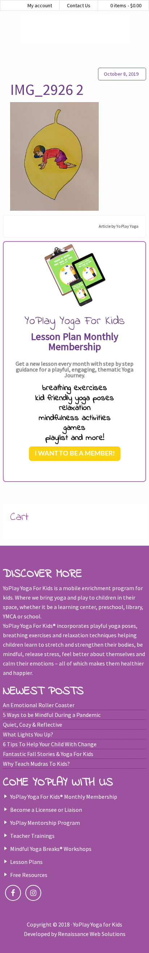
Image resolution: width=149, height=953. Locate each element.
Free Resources (28, 874)
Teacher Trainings (32, 835)
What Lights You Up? (28, 734)
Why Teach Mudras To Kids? (36, 763)
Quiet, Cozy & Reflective (32, 724)
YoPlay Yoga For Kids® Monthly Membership (63, 796)
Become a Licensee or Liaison (46, 809)
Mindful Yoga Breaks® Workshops (50, 848)
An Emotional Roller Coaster (38, 705)
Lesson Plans (26, 861)
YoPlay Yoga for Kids (74, 28)
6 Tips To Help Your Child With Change (50, 744)
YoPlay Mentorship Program (45, 822)
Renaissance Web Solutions (91, 933)
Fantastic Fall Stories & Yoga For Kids (48, 753)
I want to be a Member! (75, 453)
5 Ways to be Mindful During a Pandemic (52, 714)
